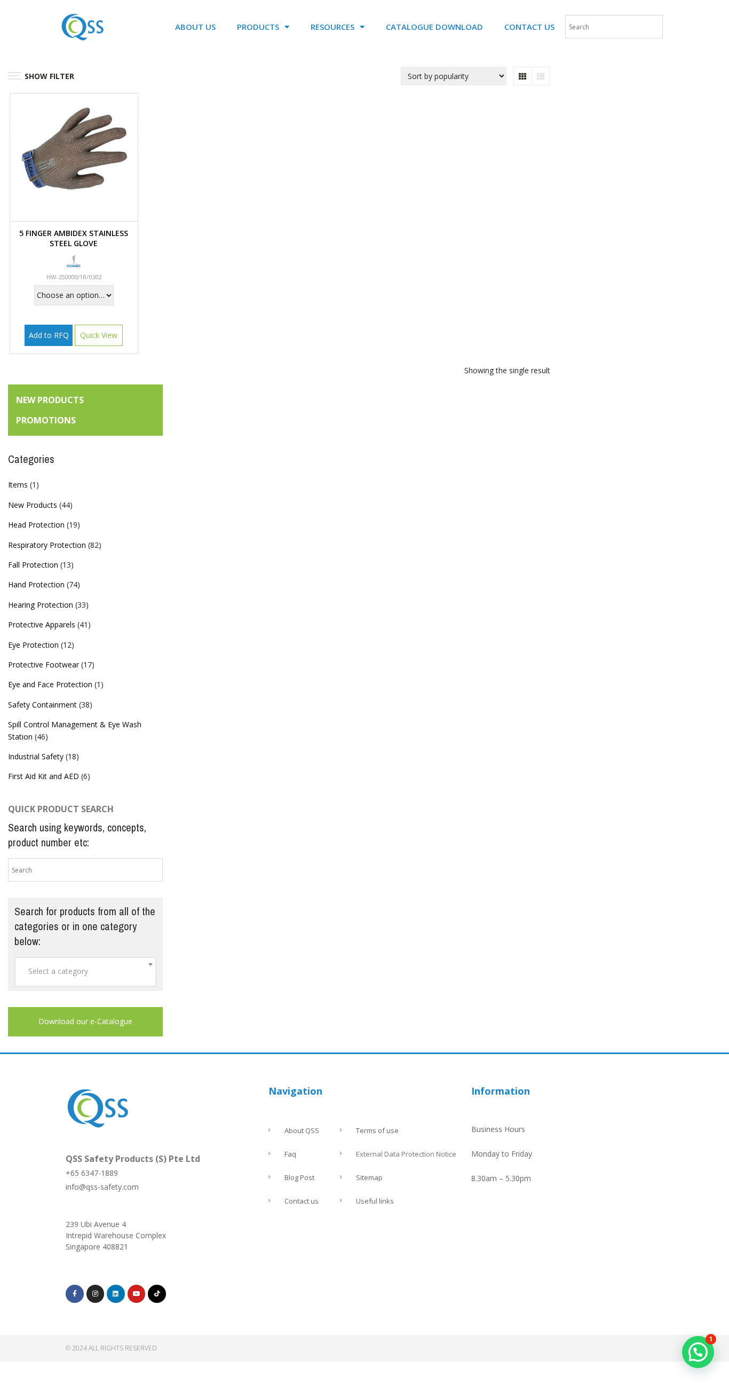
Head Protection (36, 525)
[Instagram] (95, 1294)
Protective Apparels (41, 624)
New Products (32, 505)
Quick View (98, 335)
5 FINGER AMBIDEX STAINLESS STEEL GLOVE (73, 238)
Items (18, 485)
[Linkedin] (116, 1294)
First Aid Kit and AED (43, 776)
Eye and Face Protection (50, 684)
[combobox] (85, 972)
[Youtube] (137, 1294)
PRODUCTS (258, 26)
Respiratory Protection (47, 545)
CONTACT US (529, 26)
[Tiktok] (157, 1294)
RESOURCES (332, 26)
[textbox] (85, 971)
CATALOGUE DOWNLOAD (434, 26)
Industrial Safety (36, 756)
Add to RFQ (49, 335)
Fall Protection (33, 565)
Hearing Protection (40, 605)
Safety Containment (42, 705)
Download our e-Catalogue (85, 1021)
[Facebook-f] (75, 1294)
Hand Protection (36, 584)
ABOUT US (195, 26)
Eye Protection (33, 645)
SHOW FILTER (49, 76)
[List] (541, 76)
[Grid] (522, 76)
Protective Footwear (43, 664)
